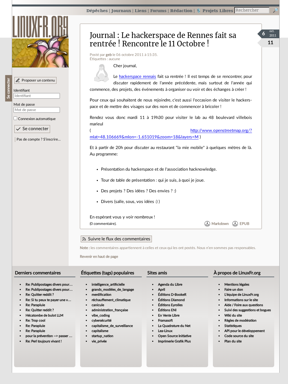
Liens (141, 10)
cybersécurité (101, 320)
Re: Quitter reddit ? (40, 294)
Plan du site (233, 341)
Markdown (220, 223)
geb (109, 55)
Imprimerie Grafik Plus (174, 341)
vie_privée (99, 341)
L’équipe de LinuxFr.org (241, 294)
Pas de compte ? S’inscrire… (39, 139)
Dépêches (97, 10)
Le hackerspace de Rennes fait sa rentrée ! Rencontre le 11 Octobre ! (163, 39)
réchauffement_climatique (111, 300)
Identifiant (22, 90)
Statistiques (233, 325)
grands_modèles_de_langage (113, 289)
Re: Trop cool (35, 320)
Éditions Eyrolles (170, 305)
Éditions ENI (167, 310)
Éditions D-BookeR (172, 294)
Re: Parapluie (35, 305)
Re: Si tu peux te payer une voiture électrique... (60, 300)
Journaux (121, 10)
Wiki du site (233, 315)
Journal (102, 35)
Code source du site (239, 336)
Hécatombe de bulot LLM (44, 315)
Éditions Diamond (171, 300)
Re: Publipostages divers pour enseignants (56, 284)
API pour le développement (244, 331)
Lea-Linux (165, 331)
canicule (98, 305)
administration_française (110, 310)
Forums (158, 10)
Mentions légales (236, 284)
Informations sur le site (241, 300)
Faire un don (233, 289)
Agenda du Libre (170, 284)
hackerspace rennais (137, 76)
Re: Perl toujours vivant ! (44, 341)
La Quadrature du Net (174, 325)
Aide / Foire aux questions (243, 305)
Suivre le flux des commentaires (119, 239)
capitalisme (100, 331)
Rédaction (181, 10)
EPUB (244, 223)
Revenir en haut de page (99, 256)
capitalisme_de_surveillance (112, 325)
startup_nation (102, 336)
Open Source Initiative (174, 336)
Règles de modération (240, 320)
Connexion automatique (37, 119)
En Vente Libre (168, 315)
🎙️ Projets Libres (214, 10)
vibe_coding (101, 315)
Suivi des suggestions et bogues (247, 310)
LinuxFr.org (40, 38)
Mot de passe (24, 104)
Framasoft (165, 320)
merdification (101, 294)
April (161, 289)
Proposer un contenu (38, 80)
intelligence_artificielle (108, 284)
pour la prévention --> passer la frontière (55, 336)
